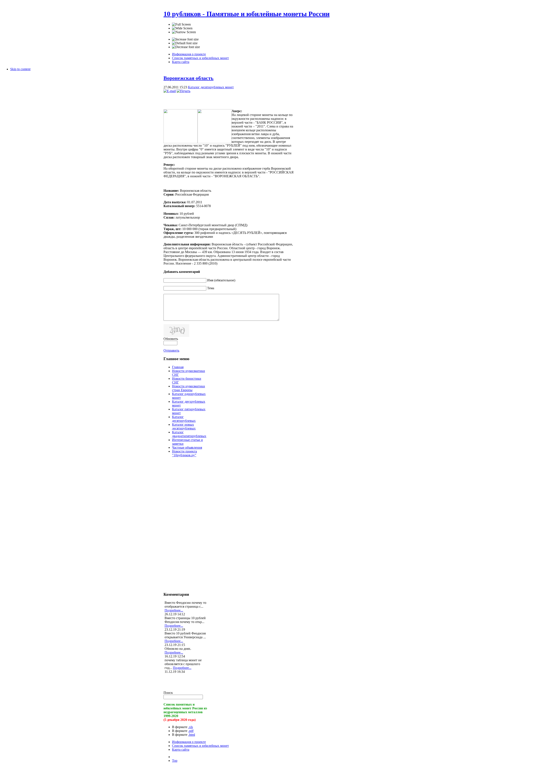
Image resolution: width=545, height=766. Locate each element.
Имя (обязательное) (221, 280)
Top (174, 760)
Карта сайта (180, 749)
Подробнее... (174, 610)
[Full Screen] (181, 24)
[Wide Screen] (182, 28)
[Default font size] (185, 43)
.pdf (191, 731)
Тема (210, 288)
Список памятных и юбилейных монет (200, 745)
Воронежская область (189, 78)
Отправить (171, 350)
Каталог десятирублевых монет (211, 87)
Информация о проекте (189, 742)
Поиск (168, 692)
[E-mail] (170, 91)
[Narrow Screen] (184, 32)
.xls (190, 727)
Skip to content (20, 69)
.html (191, 734)
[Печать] (183, 91)
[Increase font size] (185, 39)
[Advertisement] (213, 99)
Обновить (171, 339)
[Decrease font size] (186, 47)
